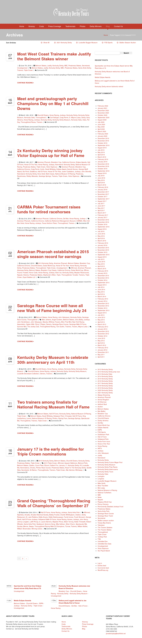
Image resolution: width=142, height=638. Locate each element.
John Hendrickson (23, 322)
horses (69, 519)
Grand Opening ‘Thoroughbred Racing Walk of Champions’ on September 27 (53, 503)
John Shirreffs (86, 171)
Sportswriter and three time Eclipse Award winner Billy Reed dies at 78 (27, 587)
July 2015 (101, 259)
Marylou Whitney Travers (51, 322)
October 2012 (102, 336)
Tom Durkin (60, 326)
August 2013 (102, 313)
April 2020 (101, 129)
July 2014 (101, 287)
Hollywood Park (103, 439)
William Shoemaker (24, 529)
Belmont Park (82, 463)
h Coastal (68, 416)
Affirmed (74, 268)
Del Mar (66, 218)
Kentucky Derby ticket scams (108, 469)
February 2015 (103, 271)
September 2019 (103, 145)
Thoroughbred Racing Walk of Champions (49, 526)
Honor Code (33, 272)
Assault (67, 463)
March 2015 (102, 268)
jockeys (37, 120)
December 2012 (103, 331)
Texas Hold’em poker (49, 223)
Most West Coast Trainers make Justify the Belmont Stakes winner (54, 56)
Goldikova (33, 171)
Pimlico (54, 418)
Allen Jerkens (46, 319)
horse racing (28, 120)
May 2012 (101, 340)
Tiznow (67, 526)
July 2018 (101, 175)
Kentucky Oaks (29, 117)
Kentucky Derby (57, 65)
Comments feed (103, 568)
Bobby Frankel (54, 515)
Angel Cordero (57, 319)
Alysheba (20, 515)
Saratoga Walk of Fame (77, 324)
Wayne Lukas (83, 326)
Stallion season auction (127, 42)
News (100, 497)
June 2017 (101, 206)
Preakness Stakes (74, 65)
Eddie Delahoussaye (56, 517)
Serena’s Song (50, 524)
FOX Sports (108, 42)
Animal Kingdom (103, 399)
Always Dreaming (104, 395)
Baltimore (73, 463)
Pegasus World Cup (105, 502)
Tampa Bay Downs (104, 523)
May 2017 (101, 208)
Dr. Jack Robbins (32, 517)
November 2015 (103, 250)
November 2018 (103, 166)
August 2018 (102, 173)
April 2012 (101, 343)
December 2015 (103, 247)
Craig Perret (64, 117)
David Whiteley (50, 169)
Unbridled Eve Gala (104, 544)
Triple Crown (28, 70)
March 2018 (102, 185)
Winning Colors (37, 529)
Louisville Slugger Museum (88, 42)
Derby (83, 117)
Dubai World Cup (49, 265)
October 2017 (102, 196)
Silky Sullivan (60, 524)
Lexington (101, 476)
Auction (100, 406)
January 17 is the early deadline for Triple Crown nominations (50, 451)
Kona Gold (41, 174)
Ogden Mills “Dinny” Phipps (35, 324)
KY (81, 465)
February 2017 (103, 215)
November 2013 (103, 306)
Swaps (31, 526)
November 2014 (103, 278)
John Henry (84, 519)
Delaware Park (58, 416)
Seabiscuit (40, 524)
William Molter (82, 526)
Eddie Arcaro (43, 517)
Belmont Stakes (40, 65)
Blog (108, 26)
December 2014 (103, 275)
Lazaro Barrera (46, 522)
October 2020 (102, 115)
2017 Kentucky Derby (105, 383)
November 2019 (103, 141)
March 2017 (102, 213)
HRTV (100, 448)
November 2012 (103, 334)
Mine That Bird (66, 322)
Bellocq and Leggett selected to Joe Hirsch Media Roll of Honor (72, 601)
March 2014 (102, 296)
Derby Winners (96, 26)
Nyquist (19, 275)
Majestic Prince (57, 522)
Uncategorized (22, 68)
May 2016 (101, 236)
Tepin (59, 275)
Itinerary (32, 26)
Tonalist (75, 275)
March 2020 (102, 131)
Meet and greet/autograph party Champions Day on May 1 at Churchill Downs (52, 103)
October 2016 (102, 224)
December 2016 (103, 220)
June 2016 (101, 234)
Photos (82, 26)
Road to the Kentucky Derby (75, 468)
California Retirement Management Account (60, 221)
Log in (100, 563)
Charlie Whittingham (67, 515)
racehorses (21, 176)
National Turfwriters (104, 492)
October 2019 (102, 143)
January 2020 (102, 136)
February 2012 (103, 347)
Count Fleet (39, 465)
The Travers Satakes (105, 527)
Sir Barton (33, 470)
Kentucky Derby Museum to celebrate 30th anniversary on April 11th (52, 359)
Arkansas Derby (22, 270)
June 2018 (101, 178)
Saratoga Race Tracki (105, 516)
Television (101, 525)
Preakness (79, 174)
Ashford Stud (102, 404)
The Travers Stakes (104, 530)
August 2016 (102, 229)
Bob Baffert (101, 411)
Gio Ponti (26, 171)
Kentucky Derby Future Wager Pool (110, 462)
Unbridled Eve (102, 541)
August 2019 (102, 148)
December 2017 (103, 192)
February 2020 (103, 134)
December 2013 (103, 303)
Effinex (86, 270)
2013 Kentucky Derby (105, 369)
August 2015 (102, 257)
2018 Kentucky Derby (105, 386)
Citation (31, 465)
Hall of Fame (42, 171)
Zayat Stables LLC (29, 277)
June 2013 (101, 317)
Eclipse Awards (81, 162)
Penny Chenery (103, 504)
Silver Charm (70, 524)
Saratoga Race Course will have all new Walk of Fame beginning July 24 (51, 308)
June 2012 (101, 338)
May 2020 (101, 127)
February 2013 (103, 327)
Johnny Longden (23, 522)
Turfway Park (102, 537)
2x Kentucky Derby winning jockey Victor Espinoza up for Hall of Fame (50, 153)
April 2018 (101, 182)
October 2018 (102, 168)
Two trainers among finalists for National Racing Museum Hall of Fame (53, 404)
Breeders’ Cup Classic (49, 270)
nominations (24, 468)
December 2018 (103, 164)
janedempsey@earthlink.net (116, 633)
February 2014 (103, 299)
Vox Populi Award (104, 551)
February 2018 (103, 187)
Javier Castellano (68, 171)
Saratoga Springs (45, 176)
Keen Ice (58, 272)
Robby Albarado (32, 176)
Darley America (103, 420)
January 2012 (102, 350)
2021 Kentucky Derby (64, 42)
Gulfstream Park (103, 434)
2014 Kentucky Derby (105, 376)
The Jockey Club (33, 326)
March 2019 (102, 157)
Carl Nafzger (54, 117)
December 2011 (103, 352)
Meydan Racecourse (81, 272)
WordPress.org (103, 570)
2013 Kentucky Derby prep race (109, 372)
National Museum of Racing (65, 174)
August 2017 (102, 201)
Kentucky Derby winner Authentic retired (109, 86)
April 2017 (101, 210)
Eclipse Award (61, 169)
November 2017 (103, 194)
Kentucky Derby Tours (105, 472)
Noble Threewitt (79, 522)
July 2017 (101, 203)
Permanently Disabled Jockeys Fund (110, 506)
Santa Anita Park (74, 512)
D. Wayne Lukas (75, 117)
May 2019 (101, 152)
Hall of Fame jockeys (29, 519)
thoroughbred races (28, 122)
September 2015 (103, 254)
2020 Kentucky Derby (105, 390)
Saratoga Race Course (60, 324)
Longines (101, 479)
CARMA (79, 221)
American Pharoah (43, 162)
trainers (20, 70)
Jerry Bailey (79, 319)
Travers (74, 326)
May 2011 (101, 354)
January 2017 (102, 217)
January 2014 (102, 301)
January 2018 (102, 189)
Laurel (29, 418)
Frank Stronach (79, 517)
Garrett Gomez (72, 169)
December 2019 (103, 138)
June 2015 (101, 261)
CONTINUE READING (25, 83)
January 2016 (102, 245)
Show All (46, 42)
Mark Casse (50, 174)
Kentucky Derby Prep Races (107, 467)
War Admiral (70, 470)
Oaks (84, 120)
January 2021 (102, 108)
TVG (99, 539)
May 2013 (101, 320)
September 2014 (103, 282)
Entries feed (102, 565)
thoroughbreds (43, 470)
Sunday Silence (22, 526)
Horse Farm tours (104, 441)
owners (26, 275)
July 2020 (101, 122)
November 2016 (103, 222)
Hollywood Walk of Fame (47, 519)
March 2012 (102, 345)
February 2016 (103, 243)
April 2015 (101, 266)
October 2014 (102, 280)
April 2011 (101, 357)
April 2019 (101, 155)
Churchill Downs (43, 115)
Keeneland (59, 164)
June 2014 (101, 289)
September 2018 (103, 171)
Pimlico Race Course (43, 468)
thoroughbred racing (47, 326)
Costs (41, 26)
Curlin (42, 169)
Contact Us (118, 26)
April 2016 (101, 238)
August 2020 (102, 120)
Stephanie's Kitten (49, 275)
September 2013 (103, 310)
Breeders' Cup (56, 162)
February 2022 (103, 106)
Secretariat (86, 65)
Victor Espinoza (51, 167)
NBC (66, 65)
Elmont (46, 465)
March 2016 (102, 241)
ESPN (100, 430)
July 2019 (101, 150)
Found (19, 272)
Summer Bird (21, 326)
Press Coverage (54, 26)
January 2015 (102, 273)
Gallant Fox (54, 465)
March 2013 (102, 324)
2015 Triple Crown (50, 463)
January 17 (63, 465)
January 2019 (102, 161)
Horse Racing (54, 115)
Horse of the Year (30, 164)
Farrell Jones (68, 517)
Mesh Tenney (68, 522)
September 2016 (103, 227)
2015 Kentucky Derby (45, 263)
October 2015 (102, 252)
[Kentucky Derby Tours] (71, 13)
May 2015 (101, 264)
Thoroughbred (41, 117)
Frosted (25, 272)
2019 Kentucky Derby (105, 388)
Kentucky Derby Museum (61, 120)
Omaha (32, 468)
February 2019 (103, 159)
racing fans (62, 418)
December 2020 (103, 110)
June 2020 (101, 124)
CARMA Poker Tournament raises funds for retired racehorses (48, 209)
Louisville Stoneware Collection (28, 373)
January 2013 (102, 329)
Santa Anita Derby (84, 68)
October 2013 (102, 308)
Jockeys (63, 115)
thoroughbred (63, 223)
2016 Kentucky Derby (105, 381)
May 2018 (101, 180)
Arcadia (27, 515)
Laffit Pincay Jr (35, 522)
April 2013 (101, 322)
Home (21, 26)
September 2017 (103, 199)
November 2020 (103, 113)
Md (18, 468)
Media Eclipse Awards (102, 77)
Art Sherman (102, 402)
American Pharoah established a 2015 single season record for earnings (53, 254)
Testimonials (70, 26)
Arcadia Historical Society (39, 515)
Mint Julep (101, 488)
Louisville (85, 465)
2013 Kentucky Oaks (105, 374)
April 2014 (101, 294)
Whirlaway (79, 470)
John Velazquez (63, 317)
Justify (49, 65)
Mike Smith (101, 483)
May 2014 (101, 292)
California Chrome (68, 162)
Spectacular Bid (81, 524)
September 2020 (103, 117)
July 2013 (101, 315)
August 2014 (102, 285)
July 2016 (101, 231)
